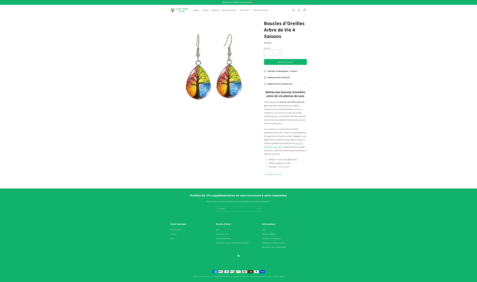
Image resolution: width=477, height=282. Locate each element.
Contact (173, 234)
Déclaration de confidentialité (274, 247)
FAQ (217, 230)
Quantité (267, 48)
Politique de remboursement (273, 243)
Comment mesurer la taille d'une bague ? (233, 243)
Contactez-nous (222, 234)
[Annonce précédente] (171, 2)
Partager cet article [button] (274, 174)
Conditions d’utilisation (271, 238)
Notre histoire (175, 230)
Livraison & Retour (223, 238)
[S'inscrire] (258, 209)
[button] (245, 10)
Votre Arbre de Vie (203, 276)
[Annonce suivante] (306, 2)
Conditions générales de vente (261, 276)
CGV (263, 230)
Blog (172, 238)
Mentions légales (269, 234)
